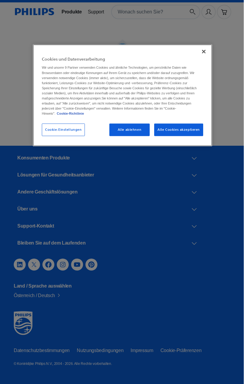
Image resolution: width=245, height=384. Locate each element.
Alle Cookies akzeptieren (176, 129)
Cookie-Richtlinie (87, 113)
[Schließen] (201, 51)
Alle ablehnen (127, 129)
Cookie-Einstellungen (61, 129)
